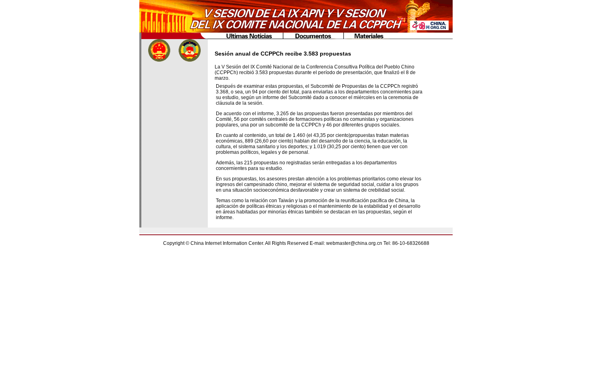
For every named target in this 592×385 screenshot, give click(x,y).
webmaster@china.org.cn (354, 243)
